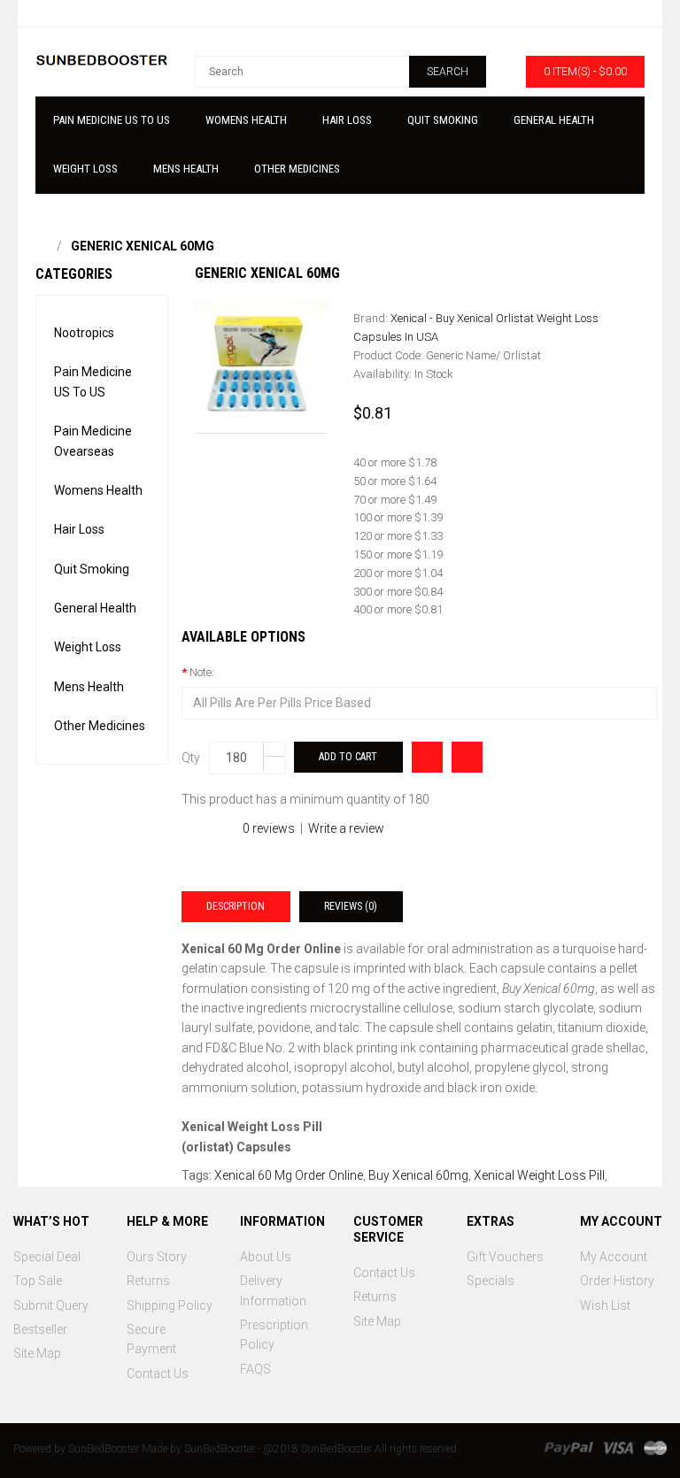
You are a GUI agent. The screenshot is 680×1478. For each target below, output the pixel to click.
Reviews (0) (350, 906)
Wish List (605, 1305)
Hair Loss (79, 529)
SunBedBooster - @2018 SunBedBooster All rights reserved (320, 1449)
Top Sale (37, 1281)
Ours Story (157, 1257)
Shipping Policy (169, 1305)
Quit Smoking (91, 569)
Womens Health (98, 490)
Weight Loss (87, 647)
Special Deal (47, 1257)
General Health (95, 608)
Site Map (37, 1353)
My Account (613, 1257)
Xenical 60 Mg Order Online (288, 1175)
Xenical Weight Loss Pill (539, 1175)
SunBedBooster (103, 1449)
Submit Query (51, 1305)
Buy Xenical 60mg (418, 1175)
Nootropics (84, 333)
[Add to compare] (427, 757)
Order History (617, 1281)
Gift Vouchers (505, 1257)
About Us (265, 1257)
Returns (148, 1281)
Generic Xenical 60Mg (142, 246)
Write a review (346, 828)
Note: (201, 672)
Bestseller (40, 1329)
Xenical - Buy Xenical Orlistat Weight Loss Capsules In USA (476, 327)
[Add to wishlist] (467, 757)
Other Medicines (99, 726)
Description (235, 906)
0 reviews (269, 828)
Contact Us (158, 1373)
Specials (490, 1281)
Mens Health (89, 687)
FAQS (255, 1369)
